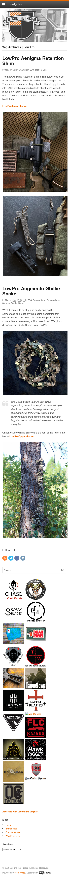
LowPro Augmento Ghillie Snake (31, 291)
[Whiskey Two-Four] (35, 620)
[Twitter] (11, 558)
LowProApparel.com (14, 106)
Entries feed (11, 828)
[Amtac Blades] (35, 709)
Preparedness (53, 300)
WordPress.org (13, 835)
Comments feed (13, 832)
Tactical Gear (41, 69)
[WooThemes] (45, 872)
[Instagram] (23, 558)
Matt (7, 69)
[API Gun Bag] (13, 642)
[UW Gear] (13, 780)
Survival (6, 303)
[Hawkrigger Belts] (35, 758)
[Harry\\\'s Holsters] (13, 709)
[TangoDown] (35, 687)
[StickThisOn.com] (35, 642)
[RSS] (5, 558)
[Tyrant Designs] (13, 687)
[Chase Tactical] (13, 598)
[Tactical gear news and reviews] (21, 38)
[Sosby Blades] (13, 620)
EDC (31, 69)
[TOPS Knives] (13, 758)
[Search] (62, 570)
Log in (8, 824)
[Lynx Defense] (33, 713)
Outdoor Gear (39, 300)
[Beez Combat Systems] (35, 780)
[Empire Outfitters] (13, 731)
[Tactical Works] (35, 665)
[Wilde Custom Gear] (35, 598)
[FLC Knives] (35, 736)
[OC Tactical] (13, 802)
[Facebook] (17, 558)
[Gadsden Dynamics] (13, 665)
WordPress (19, 872)
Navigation (16, 4)
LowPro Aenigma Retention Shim (33, 61)
